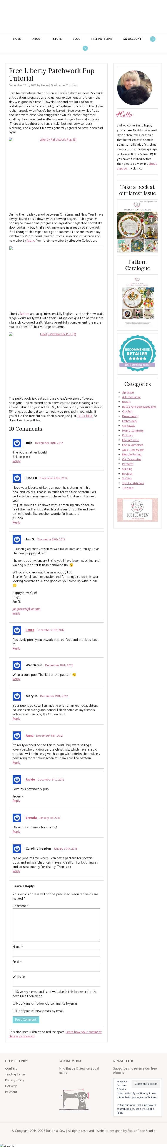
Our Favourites (131, 459)
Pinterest (91, 1081)
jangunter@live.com (26, 609)
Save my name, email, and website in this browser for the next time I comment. (55, 994)
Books (126, 402)
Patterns (127, 464)
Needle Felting (132, 454)
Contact (11, 1068)
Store (57, 39)
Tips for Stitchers (133, 483)
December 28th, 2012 (49, 443)
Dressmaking (130, 416)
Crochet (127, 411)
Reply (16, 461)
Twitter (72, 1081)
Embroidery (129, 421)
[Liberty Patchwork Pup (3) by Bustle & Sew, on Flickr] (56, 173)
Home (17, 39)
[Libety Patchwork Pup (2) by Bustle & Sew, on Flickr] (56, 362)
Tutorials (71, 85)
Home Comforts (132, 430)
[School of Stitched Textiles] (137, 354)
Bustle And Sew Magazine (139, 406)
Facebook (62, 1081)
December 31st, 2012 (49, 735)
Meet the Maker (133, 449)
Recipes (127, 473)
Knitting (127, 435)
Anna (29, 735)
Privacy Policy (14, 1080)
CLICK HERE (85, 416)
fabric (31, 240)
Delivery (11, 1086)
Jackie (30, 779)
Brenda (31, 818)
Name (18, 947)
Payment (11, 1092)
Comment (21, 906)
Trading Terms (15, 1074)
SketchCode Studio (141, 1131)
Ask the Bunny (131, 397)
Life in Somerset (132, 445)
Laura (30, 630)
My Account (132, 39)
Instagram (81, 1081)
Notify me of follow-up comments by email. (47, 1003)
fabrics (24, 314)
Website (19, 977)
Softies (127, 478)
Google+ (101, 1081)
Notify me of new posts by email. (40, 1011)
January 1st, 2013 (49, 818)
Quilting (127, 469)
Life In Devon (130, 440)
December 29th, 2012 (54, 696)
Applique (128, 392)
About (37, 39)
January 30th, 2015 (65, 848)
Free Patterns (101, 39)
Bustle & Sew (83, 16)
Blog (76, 39)
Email (17, 962)
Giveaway (128, 426)
